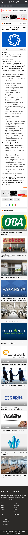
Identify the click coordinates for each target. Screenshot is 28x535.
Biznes (2, 505)
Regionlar (3, 509)
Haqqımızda (16, 514)
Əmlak (15, 509)
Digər (2, 512)
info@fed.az (5, 524)
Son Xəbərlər (4, 503)
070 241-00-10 (6, 519)
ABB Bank (16, 199)
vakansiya (5, 199)
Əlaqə (15, 512)
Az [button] (25, 6)
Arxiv (2, 514)
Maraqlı (15, 507)
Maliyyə (15, 503)
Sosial (2, 507)
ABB (11, 199)
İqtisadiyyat (16, 505)
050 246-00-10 (6, 521)
